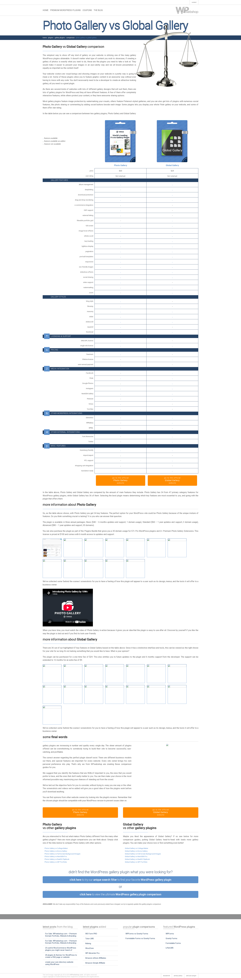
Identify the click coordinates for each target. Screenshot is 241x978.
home (45, 38)
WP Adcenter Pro (92, 953)
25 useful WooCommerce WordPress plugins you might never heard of (60, 949)
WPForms (170, 934)
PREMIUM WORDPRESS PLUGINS (65, 10)
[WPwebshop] (187, 10)
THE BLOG (98, 10)
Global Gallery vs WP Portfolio (136, 862)
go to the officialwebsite (120, 480)
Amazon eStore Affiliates (95, 958)
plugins (50, 38)
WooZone (89, 948)
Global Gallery (172, 165)
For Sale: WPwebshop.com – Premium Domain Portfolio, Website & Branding (61, 935)
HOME (45, 10)
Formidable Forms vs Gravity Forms (140, 938)
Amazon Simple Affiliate (95, 963)
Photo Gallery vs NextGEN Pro (56, 856)
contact (194, 2)
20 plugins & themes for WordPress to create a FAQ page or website (61, 956)
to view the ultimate (120, 894)
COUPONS (87, 10)
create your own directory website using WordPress (59, 963)
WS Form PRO (91, 934)
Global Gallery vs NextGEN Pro (136, 856)
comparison (70, 38)
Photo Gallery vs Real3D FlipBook (57, 859)
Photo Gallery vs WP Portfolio (56, 862)
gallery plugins (60, 38)
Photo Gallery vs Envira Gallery (56, 851)
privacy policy (178, 975)
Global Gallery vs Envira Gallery (136, 851)
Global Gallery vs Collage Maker (136, 848)
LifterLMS (169, 948)
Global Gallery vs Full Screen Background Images (143, 854)
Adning (88, 943)
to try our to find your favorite (120, 879)
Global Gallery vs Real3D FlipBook (137, 859)
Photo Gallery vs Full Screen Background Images (62, 854)
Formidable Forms (173, 943)
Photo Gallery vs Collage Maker (56, 848)
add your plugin (191, 975)
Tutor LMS (89, 938)
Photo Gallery (120, 165)
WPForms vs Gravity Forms (137, 934)
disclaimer (166, 975)
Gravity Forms (171, 938)
